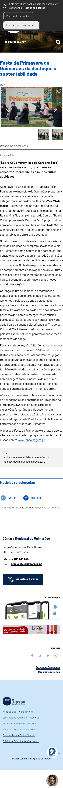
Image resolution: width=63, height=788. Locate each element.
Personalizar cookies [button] (18, 16)
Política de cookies (34, 8)
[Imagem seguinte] (55, 109)
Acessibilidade (10, 729)
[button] (43, 134)
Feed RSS (34, 718)
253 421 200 (21, 559)
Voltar (12, 497)
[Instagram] (56, 655)
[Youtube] (48, 655)
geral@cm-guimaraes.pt (26, 564)
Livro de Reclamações (14, 701)
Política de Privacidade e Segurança (21, 741)
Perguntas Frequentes (48, 667)
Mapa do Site (9, 712)
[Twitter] (40, 655)
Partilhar (36, 497)
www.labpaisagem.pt (31, 440)
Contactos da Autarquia (15, 718)
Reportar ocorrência (49, 672)
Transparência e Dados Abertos (19, 735)
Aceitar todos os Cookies (21, 25)
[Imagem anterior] (7, 109)
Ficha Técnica (26, 712)
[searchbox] (31, 42)
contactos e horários (26, 579)
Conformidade (27, 729)
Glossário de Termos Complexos (19, 723)
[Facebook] (32, 655)
